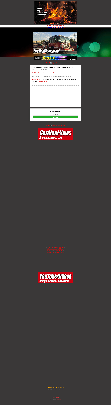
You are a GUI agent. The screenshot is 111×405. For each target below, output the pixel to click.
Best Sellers (49, 25)
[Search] (80, 31)
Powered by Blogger (55, 397)
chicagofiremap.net (42, 81)
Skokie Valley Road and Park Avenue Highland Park (43, 72)
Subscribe (55, 117)
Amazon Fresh (61, 25)
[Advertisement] (55, 96)
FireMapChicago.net (36, 79)
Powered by (53, 122)
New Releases (55, 25)
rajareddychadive (58, 399)
